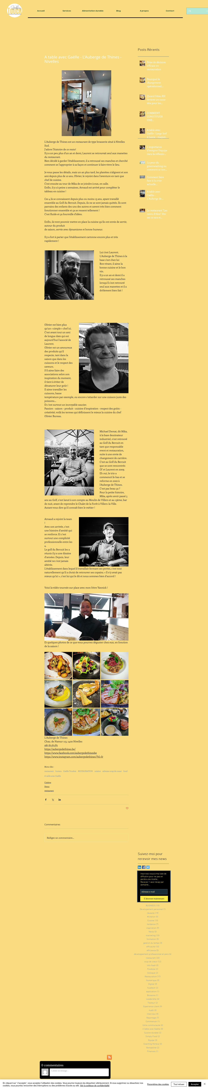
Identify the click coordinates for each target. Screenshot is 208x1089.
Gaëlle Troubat (69, 771)
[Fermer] (204, 1084)
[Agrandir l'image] (58, 665)
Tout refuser (178, 1084)
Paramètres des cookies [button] (158, 1084)
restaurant (49, 771)
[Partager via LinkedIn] (59, 799)
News (46, 786)
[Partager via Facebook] (45, 799)
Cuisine (47, 782)
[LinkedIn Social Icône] (139, 867)
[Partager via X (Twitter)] (52, 799)
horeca (58, 771)
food (125, 771)
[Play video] (86, 616)
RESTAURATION (85, 771)
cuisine (98, 771)
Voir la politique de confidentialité (94, 1085)
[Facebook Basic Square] (143, 867)
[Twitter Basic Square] (148, 867)
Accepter (195, 1084)
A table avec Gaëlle (52, 776)
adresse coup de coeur (112, 771)
